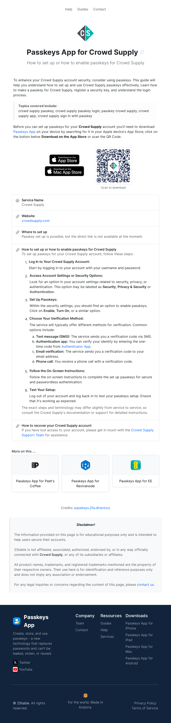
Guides (82, 9)
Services (107, 636)
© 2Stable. (21, 703)
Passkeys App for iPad (139, 637)
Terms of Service (145, 708)
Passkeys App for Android (139, 660)
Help (68, 9)
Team (79, 623)
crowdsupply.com (36, 221)
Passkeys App (24, 132)
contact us (145, 584)
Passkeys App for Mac (139, 649)
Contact (99, 9)
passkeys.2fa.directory (92, 508)
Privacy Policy (145, 703)
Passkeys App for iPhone (139, 625)
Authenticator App (76, 346)
